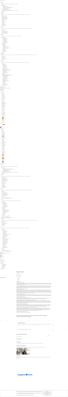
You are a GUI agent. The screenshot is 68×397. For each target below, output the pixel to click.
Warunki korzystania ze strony (20, 365)
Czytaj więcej (30, 329)
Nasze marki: (17, 372)
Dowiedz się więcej (3, 15)
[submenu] (2, 174)
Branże (2, 13)
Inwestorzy (18, 364)
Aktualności (3, 53)
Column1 (18, 378)
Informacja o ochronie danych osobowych (22, 386)
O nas (2, 61)
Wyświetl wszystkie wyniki (2, 261)
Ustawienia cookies (20, 388)
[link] (2, 0)
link (1, 13)
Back (3, 6)
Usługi (2, 27)
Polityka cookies (19, 369)
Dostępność (18, 367)
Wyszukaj (1, 252)
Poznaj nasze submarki (3, 196)
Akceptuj (47, 391)
